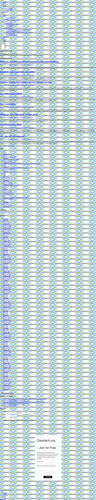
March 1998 (6, 330)
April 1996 (5, 360)
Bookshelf (5, 158)
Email (4, 414)
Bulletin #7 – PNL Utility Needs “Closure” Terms (19, 114)
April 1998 (5, 329)
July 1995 (5, 372)
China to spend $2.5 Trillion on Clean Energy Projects (16, 403)
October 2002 (6, 260)
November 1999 (7, 305)
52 (13, 145)
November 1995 (7, 367)
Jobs (4, 176)
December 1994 (7, 382)
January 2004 (6, 241)
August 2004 (6, 234)
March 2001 (6, 283)
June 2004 (5, 236)
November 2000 (7, 289)
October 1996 (6, 353)
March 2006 (6, 221)
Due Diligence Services (8, 169)
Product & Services (7, 182)
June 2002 (5, 266)
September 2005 (7, 229)
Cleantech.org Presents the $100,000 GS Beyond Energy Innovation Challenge (21, 163)
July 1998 (5, 325)
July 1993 (5, 390)
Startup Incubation (7, 190)
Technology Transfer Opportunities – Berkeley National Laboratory (26, 82)
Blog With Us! (6, 207)
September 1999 (7, 307)
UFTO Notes (23, 64)
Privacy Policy (9, 9)
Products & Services (8, 184)
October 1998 (6, 322)
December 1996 (7, 351)
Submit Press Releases (8, 193)
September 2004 (7, 233)
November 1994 (7, 383)
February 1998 (6, 332)
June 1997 (5, 343)
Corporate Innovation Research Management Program (16, 167)
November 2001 (7, 275)
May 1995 (5, 375)
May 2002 (5, 267)
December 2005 (7, 225)
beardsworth (31, 64)
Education (5, 170)
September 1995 (7, 370)
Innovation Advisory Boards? (10, 405)
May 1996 (5, 359)
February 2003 (6, 255)
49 (9, 145)
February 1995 (6, 379)
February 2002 (6, 271)
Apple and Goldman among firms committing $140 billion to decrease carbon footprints (23, 401)
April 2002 (5, 268)
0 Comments (10, 64)
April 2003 (5, 252)
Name (4, 411)
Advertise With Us (7, 154)
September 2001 (7, 278)
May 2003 (5, 251)
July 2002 (5, 264)
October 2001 (6, 276)
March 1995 (6, 378)
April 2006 (5, 220)
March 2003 (6, 253)
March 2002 (6, 270)
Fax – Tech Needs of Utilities (11, 94)
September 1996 (7, 355)
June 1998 (5, 326)
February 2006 (6, 222)
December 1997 (7, 334)
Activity (5, 153)
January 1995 (6, 380)
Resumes (5, 189)
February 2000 (6, 301)
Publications (6, 186)
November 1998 (7, 321)
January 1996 (6, 364)
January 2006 (6, 224)
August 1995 (6, 371)
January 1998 (6, 333)
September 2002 (7, 261)
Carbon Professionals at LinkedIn (11, 159)
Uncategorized (6, 212)
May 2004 (5, 237)
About (4, 151)
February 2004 (6, 240)
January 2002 (6, 272)
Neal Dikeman (6, 178)
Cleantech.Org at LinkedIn (9, 162)
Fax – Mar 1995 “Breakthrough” (12, 136)
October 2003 (6, 245)
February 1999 (6, 317)
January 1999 (6, 318)
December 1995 (7, 366)
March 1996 (6, 361)
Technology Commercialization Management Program (16, 197)
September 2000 (7, 291)
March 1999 (6, 316)
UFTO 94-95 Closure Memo (11, 125)
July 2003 (5, 248)
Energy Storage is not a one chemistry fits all (13, 404)
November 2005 (7, 226)
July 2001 (5, 280)
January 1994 (6, 389)
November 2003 (7, 244)
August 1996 (6, 356)
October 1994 (6, 384)
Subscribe (48, 477)
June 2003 (5, 249)
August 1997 (6, 340)
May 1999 (5, 313)
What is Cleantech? (7, 205)
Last (35, 413)
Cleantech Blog (6, 161)
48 (8, 145)
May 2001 (5, 282)
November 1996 (7, 352)
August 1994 (6, 387)
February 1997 (6, 348)
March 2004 (6, 239)
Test (4, 200)
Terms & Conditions (8, 8)
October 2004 (6, 232)
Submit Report (6, 194)
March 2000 (6, 299)
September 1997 (7, 339)
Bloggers (5, 155)
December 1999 (7, 303)
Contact (5, 165)
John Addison (6, 177)
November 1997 (7, 336)
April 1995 (5, 376)
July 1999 (5, 310)
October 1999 (6, 306)
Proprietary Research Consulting (10, 185)
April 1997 (5, 345)
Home (4, 173)
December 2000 (7, 287)
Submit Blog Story (7, 192)
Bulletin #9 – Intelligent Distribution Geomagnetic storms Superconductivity (29, 62)
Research (17, 64)
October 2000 (6, 290)
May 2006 (5, 218)
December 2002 (7, 257)
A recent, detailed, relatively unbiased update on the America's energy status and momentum (24, 399)
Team (4, 196)
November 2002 (7, 259)
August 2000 (6, 293)
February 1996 (6, 363)
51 (11, 145)
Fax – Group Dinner (8, 104)
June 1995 (5, 374)
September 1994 (7, 386)
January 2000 (6, 302)
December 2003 (7, 243)
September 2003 (7, 247)
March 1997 (6, 347)
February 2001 (6, 284)
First (18, 413)
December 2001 (7, 274)
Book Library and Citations (9, 157)
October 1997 (6, 337)
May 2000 (5, 297)
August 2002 (6, 263)
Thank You (5, 201)
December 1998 (7, 320)
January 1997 (6, 349)
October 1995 (6, 368)
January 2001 (6, 286)
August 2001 (6, 279)
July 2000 (5, 294)
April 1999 (5, 314)
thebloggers (5, 203)
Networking (6, 180)
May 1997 (5, 344)
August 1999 (6, 309)
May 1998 (5, 328)
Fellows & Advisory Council (10, 171)
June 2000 (5, 295)
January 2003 (6, 256)
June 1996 (5, 357)
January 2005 (6, 230)
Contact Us (5, 166)
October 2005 (6, 228)
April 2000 (5, 298)
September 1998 (7, 324)
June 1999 (5, 311)
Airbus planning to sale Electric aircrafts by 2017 (14, 400)
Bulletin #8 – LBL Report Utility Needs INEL (17, 72)
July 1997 (5, 341)
